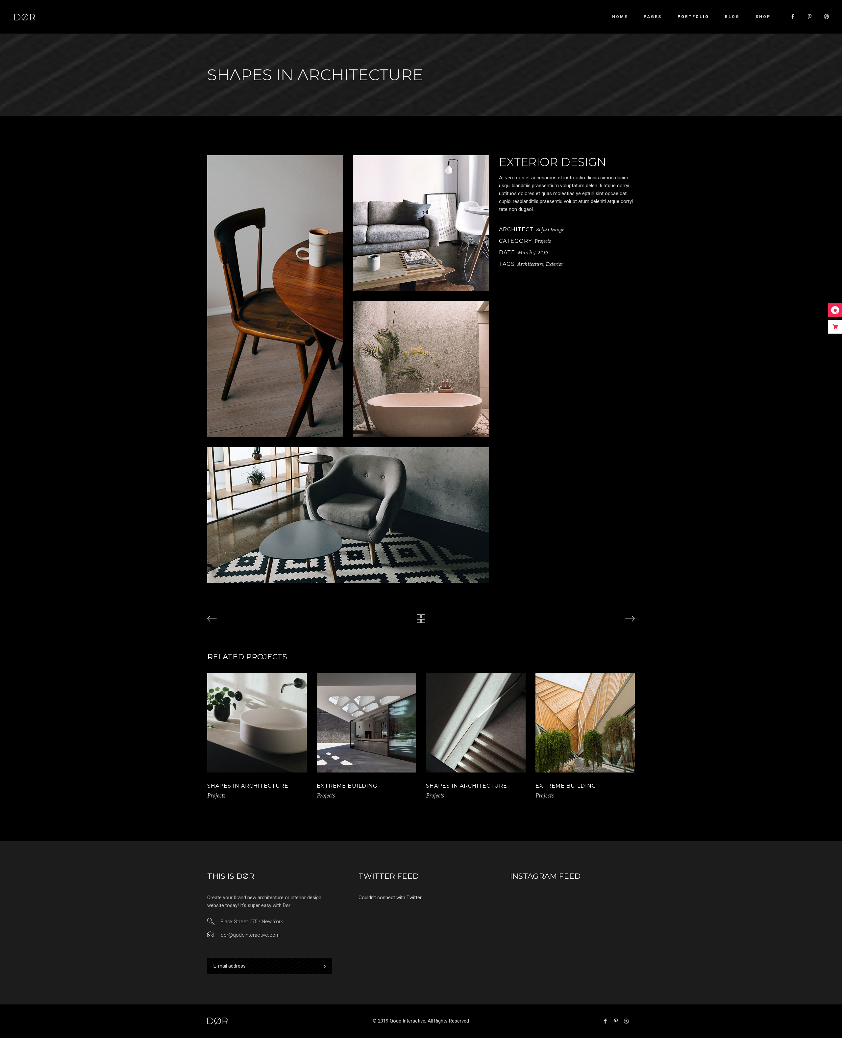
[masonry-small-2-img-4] (348, 515)
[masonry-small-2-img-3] (421, 369)
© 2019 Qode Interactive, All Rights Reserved (421, 1021)
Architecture (530, 264)
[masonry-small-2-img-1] (275, 296)
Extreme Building (347, 786)
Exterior (554, 264)
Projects (542, 241)
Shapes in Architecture (247, 786)
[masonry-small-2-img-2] (421, 223)
